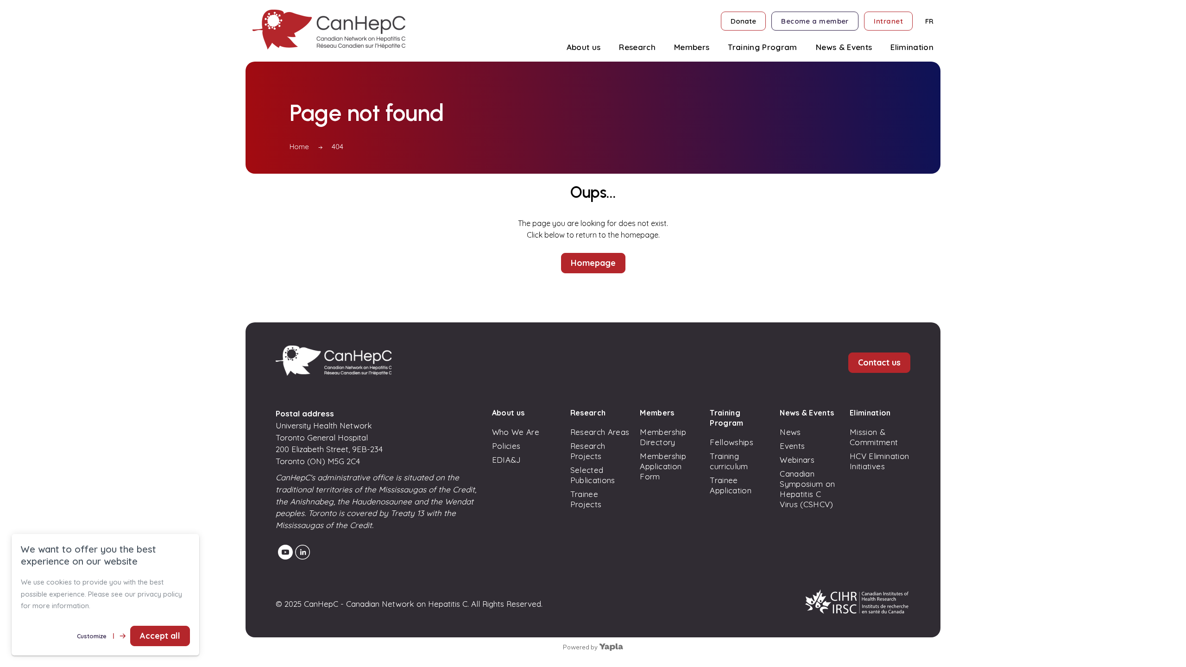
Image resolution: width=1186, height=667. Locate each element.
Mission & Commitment (874, 437)
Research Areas (600, 432)
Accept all (160, 635)
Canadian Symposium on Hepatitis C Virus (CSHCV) (807, 489)
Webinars (797, 460)
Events (792, 446)
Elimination (870, 412)
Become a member (815, 21)
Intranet (888, 21)
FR (929, 21)
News (790, 432)
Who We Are (515, 432)
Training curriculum (729, 461)
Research (588, 412)
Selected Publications (592, 475)
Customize (92, 636)
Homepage (593, 263)
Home (299, 146)
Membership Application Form (663, 466)
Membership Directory (663, 437)
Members (657, 412)
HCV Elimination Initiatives (879, 461)
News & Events (807, 412)
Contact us (879, 362)
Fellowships (731, 442)
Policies (506, 446)
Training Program (726, 418)
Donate (743, 21)
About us (508, 412)
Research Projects (588, 451)
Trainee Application (730, 485)
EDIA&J (506, 460)
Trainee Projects (586, 499)
